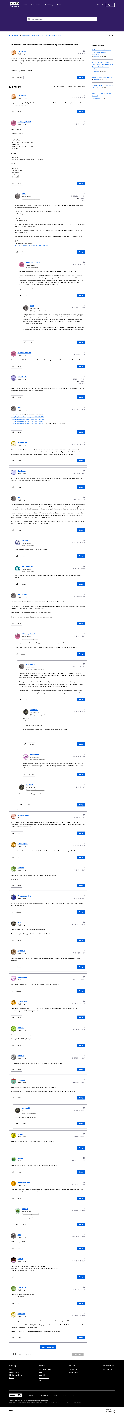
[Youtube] (111, 1369)
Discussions (35, 5)
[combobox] (62, 19)
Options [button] (111, 35)
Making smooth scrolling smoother (102, 77)
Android (42, 1375)
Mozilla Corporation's (17, 1400)
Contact (75, 1395)
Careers (11, 1378)
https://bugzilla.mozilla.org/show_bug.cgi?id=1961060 (27, 417)
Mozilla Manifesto (15, 1372)
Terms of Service (43, 1395)
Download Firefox (45, 1369)
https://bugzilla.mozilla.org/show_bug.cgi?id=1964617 (27, 421)
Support (100, 5)
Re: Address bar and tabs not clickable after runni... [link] (47, 35)
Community (49, 5)
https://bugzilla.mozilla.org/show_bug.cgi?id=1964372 (31, 245)
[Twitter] (104, 1369)
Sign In (110, 5)
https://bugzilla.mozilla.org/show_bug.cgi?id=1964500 (27, 419)
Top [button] (12, 1410)
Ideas (25, 5)
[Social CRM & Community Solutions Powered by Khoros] (110, 1411)
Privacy (56, 1395)
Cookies (65, 1395)
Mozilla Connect (14, 5)
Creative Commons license (73, 1402)
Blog (40, 1381)
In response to (31, 199)
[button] (13, 77)
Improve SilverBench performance (102, 85)
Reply (81, 77)
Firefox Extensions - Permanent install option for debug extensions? (101, 52)
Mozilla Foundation (15, 1375)
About (11, 1369)
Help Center (73, 1369)
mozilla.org (30, 1395)
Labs (59, 5)
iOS (40, 1372)
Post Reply (77, 1354)
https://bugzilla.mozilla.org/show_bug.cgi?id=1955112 (27, 423)
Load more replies (48, 1347)
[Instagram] (108, 1369)
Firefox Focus (44, 1378)
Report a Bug (73, 1372)
